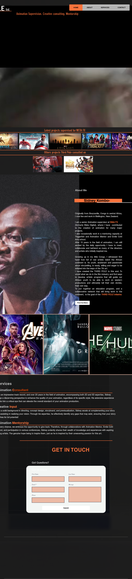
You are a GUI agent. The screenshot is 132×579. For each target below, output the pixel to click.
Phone (34, 495)
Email (33, 484)
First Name (35, 474)
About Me (81, 190)
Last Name (72, 474)
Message (71, 484)
